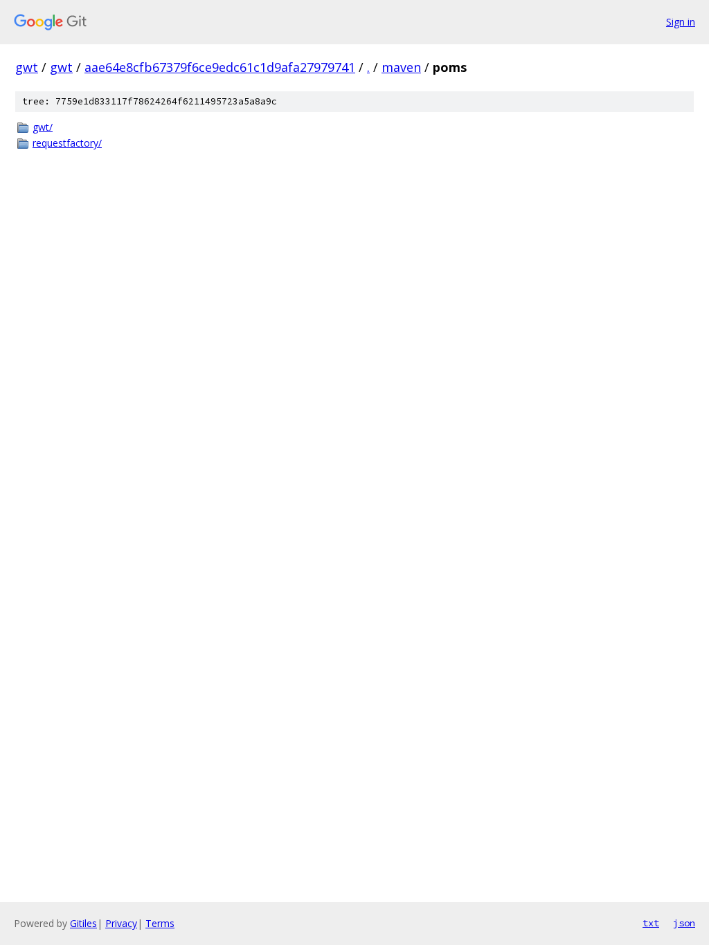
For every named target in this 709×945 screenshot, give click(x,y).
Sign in (680, 21)
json (684, 923)
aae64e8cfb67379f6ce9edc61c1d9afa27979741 (219, 67)
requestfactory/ (67, 142)
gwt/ (43, 127)
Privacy (121, 923)
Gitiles (83, 923)
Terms (159, 923)
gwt (26, 67)
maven (401, 67)
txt (651, 923)
